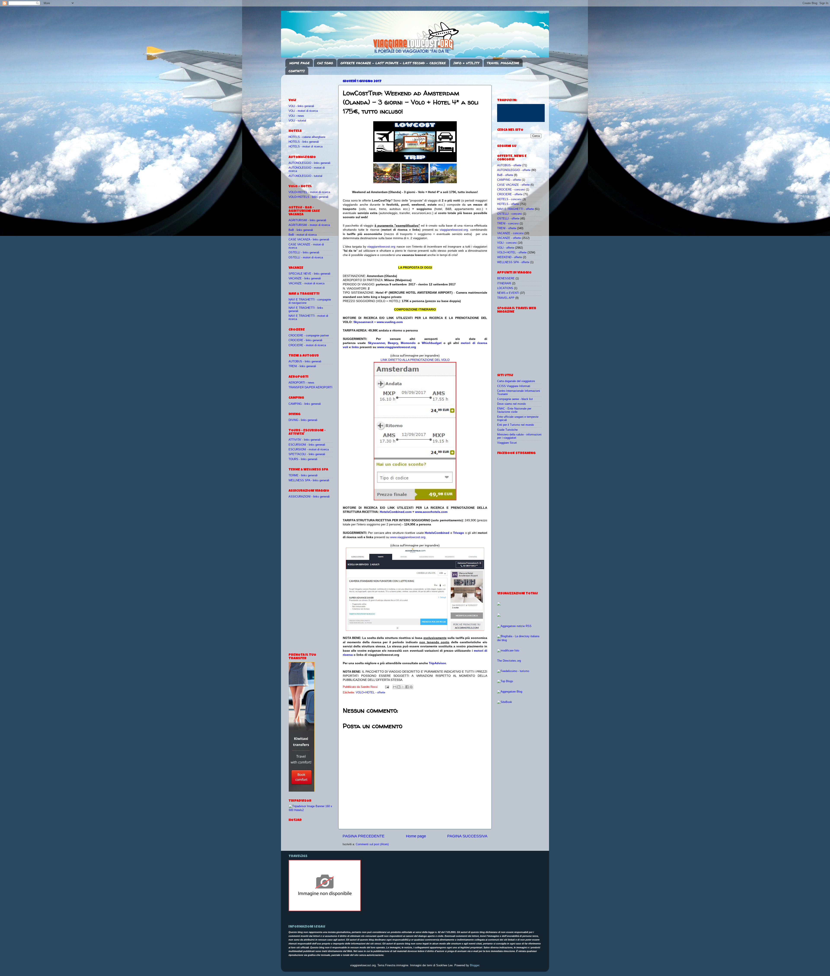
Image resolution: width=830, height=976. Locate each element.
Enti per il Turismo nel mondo (515, 424)
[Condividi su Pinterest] (411, 687)
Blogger (474, 965)
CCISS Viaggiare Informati (513, 386)
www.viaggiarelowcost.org (396, 347)
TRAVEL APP (505, 297)
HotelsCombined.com (396, 512)
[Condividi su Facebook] (407, 687)
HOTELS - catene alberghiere (307, 137)
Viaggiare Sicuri (507, 442)
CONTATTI (297, 71)
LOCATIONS (505, 288)
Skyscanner (376, 343)
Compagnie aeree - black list (515, 399)
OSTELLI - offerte (508, 218)
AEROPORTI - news (301, 382)
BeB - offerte (505, 175)
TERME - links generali (303, 475)
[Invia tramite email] (395, 687)
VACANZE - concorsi (510, 233)
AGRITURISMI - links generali (307, 220)
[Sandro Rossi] (325, 910)
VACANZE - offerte (509, 238)
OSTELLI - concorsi (509, 213)
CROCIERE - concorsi (511, 189)
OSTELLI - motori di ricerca (306, 257)
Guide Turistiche (507, 429)
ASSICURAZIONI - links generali (309, 496)
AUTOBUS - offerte (509, 165)
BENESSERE (506, 278)
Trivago (458, 532)
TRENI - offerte (506, 228)
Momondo (408, 343)
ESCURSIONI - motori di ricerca (309, 449)
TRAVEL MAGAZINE (503, 63)
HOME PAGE (299, 63)
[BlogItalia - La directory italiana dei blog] (519, 640)
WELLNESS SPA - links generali (309, 480)
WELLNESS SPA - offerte (513, 262)
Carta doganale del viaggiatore (516, 381)
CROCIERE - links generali (305, 340)
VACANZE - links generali (305, 278)
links (355, 347)
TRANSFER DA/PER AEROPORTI (310, 387)
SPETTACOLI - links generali (307, 454)
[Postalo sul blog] (399, 687)
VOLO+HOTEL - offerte (370, 692)
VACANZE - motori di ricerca (306, 283)
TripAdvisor (437, 663)
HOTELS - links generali (304, 141)
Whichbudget (432, 343)
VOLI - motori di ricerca (303, 110)
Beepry (393, 343)
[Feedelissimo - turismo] (513, 671)
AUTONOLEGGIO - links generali (309, 163)
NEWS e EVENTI (508, 292)
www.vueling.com (390, 322)
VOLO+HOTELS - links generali (308, 196)
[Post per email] (387, 686)
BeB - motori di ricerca (303, 234)
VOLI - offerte (505, 247)
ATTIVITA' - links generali (304, 439)
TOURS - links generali (303, 459)
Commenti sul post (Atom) (372, 844)
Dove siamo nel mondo (511, 403)
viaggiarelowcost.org (454, 229)
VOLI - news (296, 115)
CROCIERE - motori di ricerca (307, 345)
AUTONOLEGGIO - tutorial (305, 176)
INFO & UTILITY (466, 63)
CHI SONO (325, 63)
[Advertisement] (314, 84)
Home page (416, 836)
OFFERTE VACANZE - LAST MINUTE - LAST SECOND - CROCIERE (393, 63)
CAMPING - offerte (509, 179)
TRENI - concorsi (508, 223)
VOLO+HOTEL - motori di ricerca (309, 192)
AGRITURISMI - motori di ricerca (309, 225)
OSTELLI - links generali (304, 252)
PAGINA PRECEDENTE (364, 836)
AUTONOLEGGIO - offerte (513, 170)
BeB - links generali (301, 230)
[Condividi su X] (403, 687)
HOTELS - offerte (508, 204)
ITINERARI (504, 283)
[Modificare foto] (508, 650)
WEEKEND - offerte (509, 257)
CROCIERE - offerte (509, 194)
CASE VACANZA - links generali (309, 239)
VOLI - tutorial (297, 120)
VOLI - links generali (301, 106)
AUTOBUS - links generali (305, 361)
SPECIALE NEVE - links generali (309, 273)
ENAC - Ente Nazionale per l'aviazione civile (514, 410)
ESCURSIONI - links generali (307, 444)
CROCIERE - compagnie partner (309, 335)
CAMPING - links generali (305, 403)
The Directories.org (509, 660)
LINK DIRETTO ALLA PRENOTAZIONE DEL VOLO (415, 360)
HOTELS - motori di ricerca (305, 146)
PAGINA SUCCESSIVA (467, 836)
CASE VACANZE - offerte (513, 184)
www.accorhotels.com (431, 512)
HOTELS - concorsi (509, 199)
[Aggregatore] (514, 626)
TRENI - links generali (302, 366)
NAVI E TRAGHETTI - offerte (515, 209)
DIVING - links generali (303, 420)
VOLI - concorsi (507, 242)
